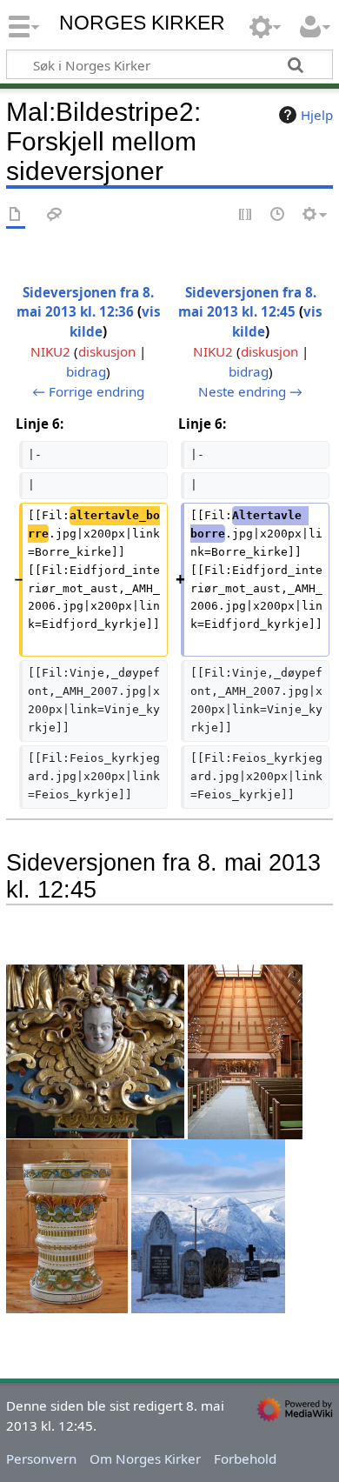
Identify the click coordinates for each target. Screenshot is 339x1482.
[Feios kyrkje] (208, 1224)
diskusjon (107, 351)
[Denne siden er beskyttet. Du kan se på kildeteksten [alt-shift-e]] (246, 215)
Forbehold (245, 1458)
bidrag (86, 371)
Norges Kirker (142, 23)
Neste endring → (250, 391)
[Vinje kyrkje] (67, 1224)
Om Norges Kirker (145, 1458)
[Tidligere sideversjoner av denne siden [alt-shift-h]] (278, 215)
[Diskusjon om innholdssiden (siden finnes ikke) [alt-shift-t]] (54, 215)
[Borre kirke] (95, 1050)
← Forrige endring (88, 391)
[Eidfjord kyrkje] (245, 1050)
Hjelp (317, 115)
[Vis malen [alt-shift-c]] (15, 215)
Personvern (41, 1458)
